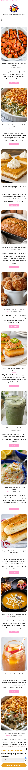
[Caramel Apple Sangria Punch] (14, 654)
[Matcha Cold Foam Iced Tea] (14, 408)
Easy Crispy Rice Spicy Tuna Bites (14, 368)
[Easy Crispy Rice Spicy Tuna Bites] (14, 348)
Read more (13, 82)
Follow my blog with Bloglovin (8, 1)
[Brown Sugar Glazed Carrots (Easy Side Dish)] (14, 44)
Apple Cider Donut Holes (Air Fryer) (14, 309)
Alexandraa (14, 67)
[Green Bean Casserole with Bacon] (14, 713)
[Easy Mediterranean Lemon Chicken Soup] (14, 467)
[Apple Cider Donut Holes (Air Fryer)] (14, 289)
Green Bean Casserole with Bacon (14, 733)
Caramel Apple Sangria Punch (14, 674)
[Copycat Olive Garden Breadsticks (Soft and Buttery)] (14, 531)
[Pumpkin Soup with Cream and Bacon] (14, 594)
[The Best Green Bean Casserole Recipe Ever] (14, 105)
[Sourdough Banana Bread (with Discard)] (14, 227)
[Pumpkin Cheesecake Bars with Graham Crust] (14, 166)
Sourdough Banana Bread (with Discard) (14, 247)
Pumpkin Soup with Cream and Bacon (14, 614)
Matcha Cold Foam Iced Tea (14, 428)
